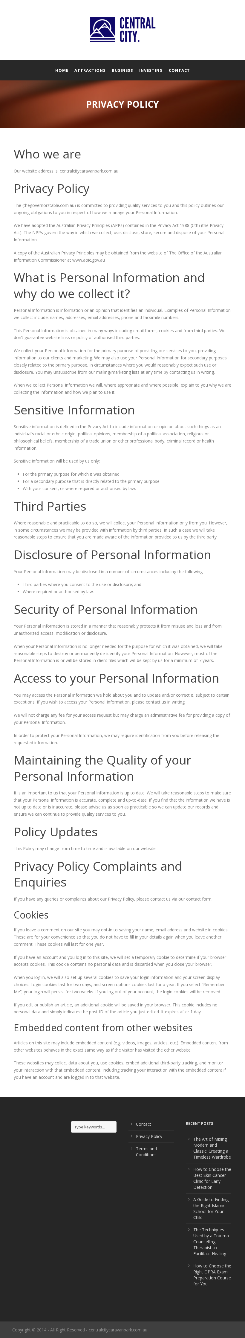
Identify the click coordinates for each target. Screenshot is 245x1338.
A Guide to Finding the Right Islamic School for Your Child (211, 1208)
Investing (151, 70)
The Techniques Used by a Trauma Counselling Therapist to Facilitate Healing (211, 1241)
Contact (179, 70)
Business (122, 70)
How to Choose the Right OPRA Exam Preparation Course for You (212, 1275)
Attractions (90, 70)
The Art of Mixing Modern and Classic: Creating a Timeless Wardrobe (212, 1148)
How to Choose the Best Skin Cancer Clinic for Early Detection (212, 1178)
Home (61, 70)
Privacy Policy (149, 1136)
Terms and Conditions (146, 1151)
